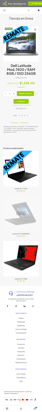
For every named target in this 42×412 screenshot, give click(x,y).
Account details (21, 329)
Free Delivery (21, 377)
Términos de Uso (21, 362)
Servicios (21, 348)
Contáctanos (21, 359)
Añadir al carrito (25, 93)
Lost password (21, 333)
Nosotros (21, 355)
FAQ (21, 381)
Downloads (21, 322)
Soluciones (21, 351)
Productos (21, 344)
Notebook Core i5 (24, 105)
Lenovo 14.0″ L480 (21, 279)
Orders (21, 318)
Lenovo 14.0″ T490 (21, 188)
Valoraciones (25, 122)
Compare (21, 101)
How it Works (21, 374)
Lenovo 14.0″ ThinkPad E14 (21, 234)
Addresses (21, 325)
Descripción (14, 122)
